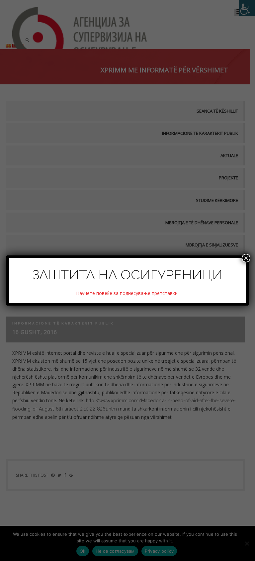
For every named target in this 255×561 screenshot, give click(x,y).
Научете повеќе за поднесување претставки (127, 293)
